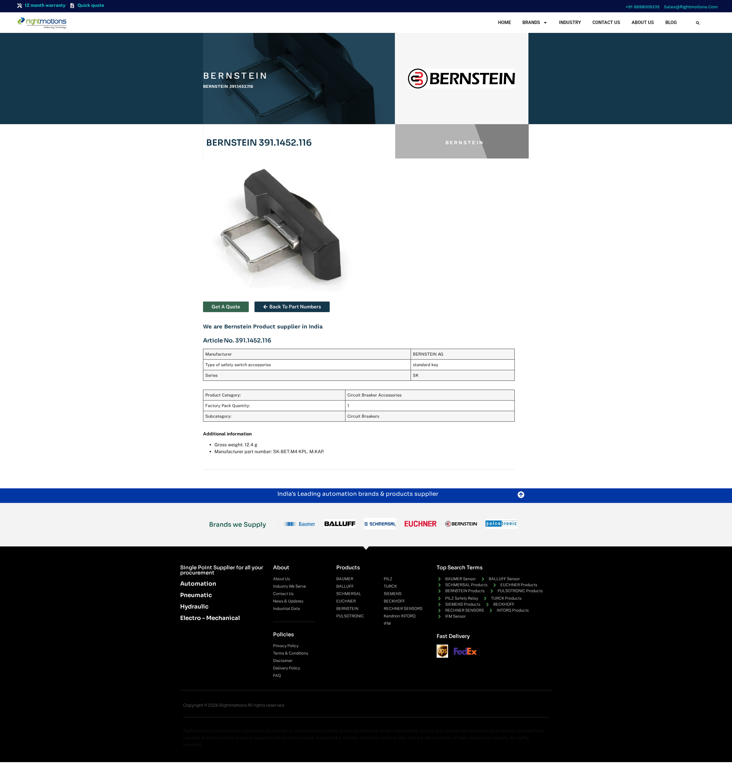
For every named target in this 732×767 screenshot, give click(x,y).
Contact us (606, 22)
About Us (643, 22)
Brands (531, 22)
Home (504, 22)
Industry (570, 22)
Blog (671, 22)
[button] (641, 7)
